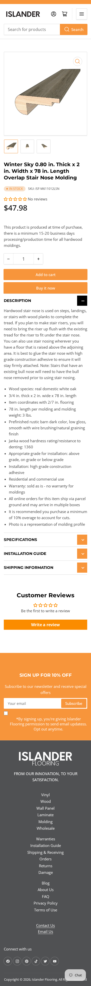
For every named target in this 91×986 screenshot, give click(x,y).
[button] (15, 198)
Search (77, 29)
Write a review (45, 624)
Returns (45, 865)
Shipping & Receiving (45, 852)
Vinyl (45, 794)
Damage (45, 872)
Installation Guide (45, 845)
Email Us (45, 931)
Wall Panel (45, 808)
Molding (45, 821)
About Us (46, 889)
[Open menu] (81, 14)
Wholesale (46, 828)
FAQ (45, 896)
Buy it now (45, 288)
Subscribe (73, 703)
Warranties (45, 838)
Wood (45, 801)
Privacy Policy (46, 903)
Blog (46, 883)
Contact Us (45, 925)
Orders (45, 858)
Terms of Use (45, 909)
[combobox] (45, 29)
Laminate (45, 814)
